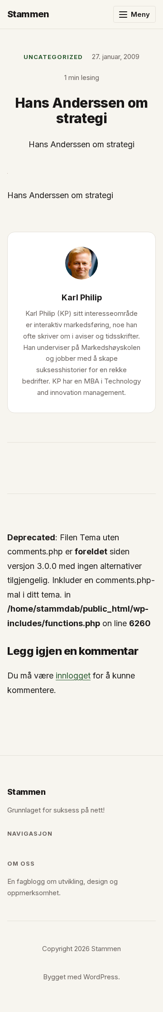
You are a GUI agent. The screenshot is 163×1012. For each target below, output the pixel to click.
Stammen (28, 14)
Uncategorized (53, 56)
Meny (140, 14)
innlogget (73, 675)
